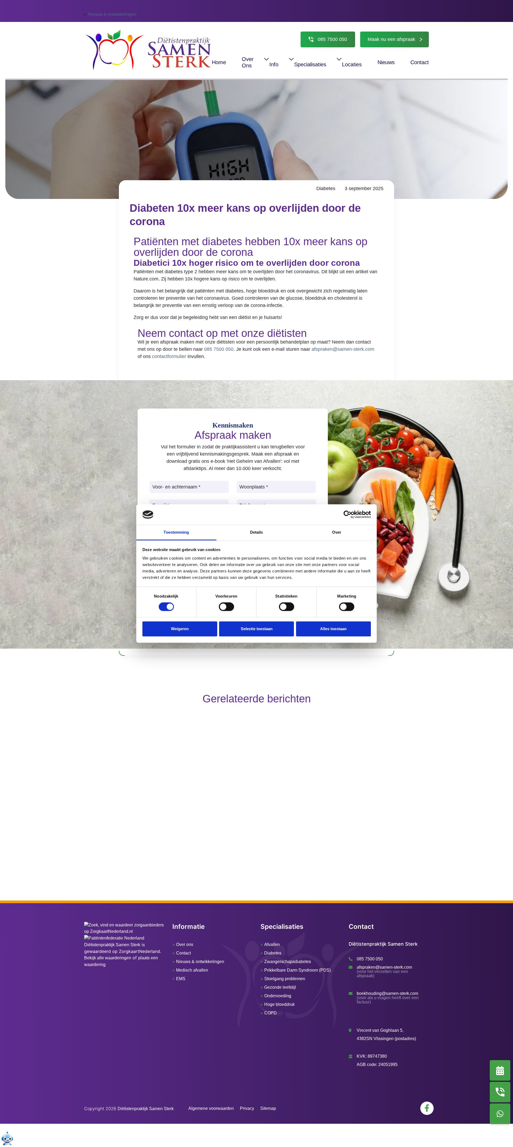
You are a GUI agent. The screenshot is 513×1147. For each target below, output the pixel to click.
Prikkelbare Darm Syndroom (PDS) (297, 970)
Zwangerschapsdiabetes (287, 961)
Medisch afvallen (192, 970)
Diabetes (325, 188)
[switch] (226, 606)
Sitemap (268, 1108)
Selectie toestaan (257, 628)
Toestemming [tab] (176, 532)
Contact (183, 953)
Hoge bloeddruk (279, 1004)
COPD (270, 1013)
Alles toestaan (333, 628)
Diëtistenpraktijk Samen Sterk (112, 944)
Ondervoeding (277, 996)
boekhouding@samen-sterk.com (387, 993)
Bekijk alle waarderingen (107, 958)
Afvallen (272, 944)
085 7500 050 (332, 39)
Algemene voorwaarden (211, 1108)
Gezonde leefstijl (280, 987)
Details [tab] (256, 532)
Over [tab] (336, 532)
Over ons (184, 944)
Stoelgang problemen (284, 978)
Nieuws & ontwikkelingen (112, 14)
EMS (180, 978)
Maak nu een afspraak (391, 39)
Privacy (247, 1108)
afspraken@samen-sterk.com (343, 349)
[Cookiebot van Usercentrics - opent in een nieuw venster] (347, 515)
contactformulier (169, 356)
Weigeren (180, 628)
